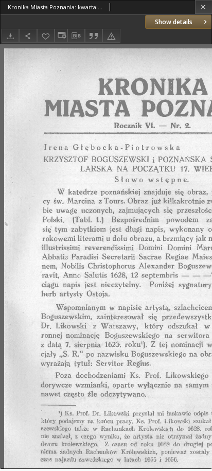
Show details (173, 22)
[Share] (28, 36)
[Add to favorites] (46, 36)
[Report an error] (111, 36)
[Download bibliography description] (76, 36)
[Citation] (93, 36)
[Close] (203, 7)
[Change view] (61, 36)
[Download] (10, 36)
